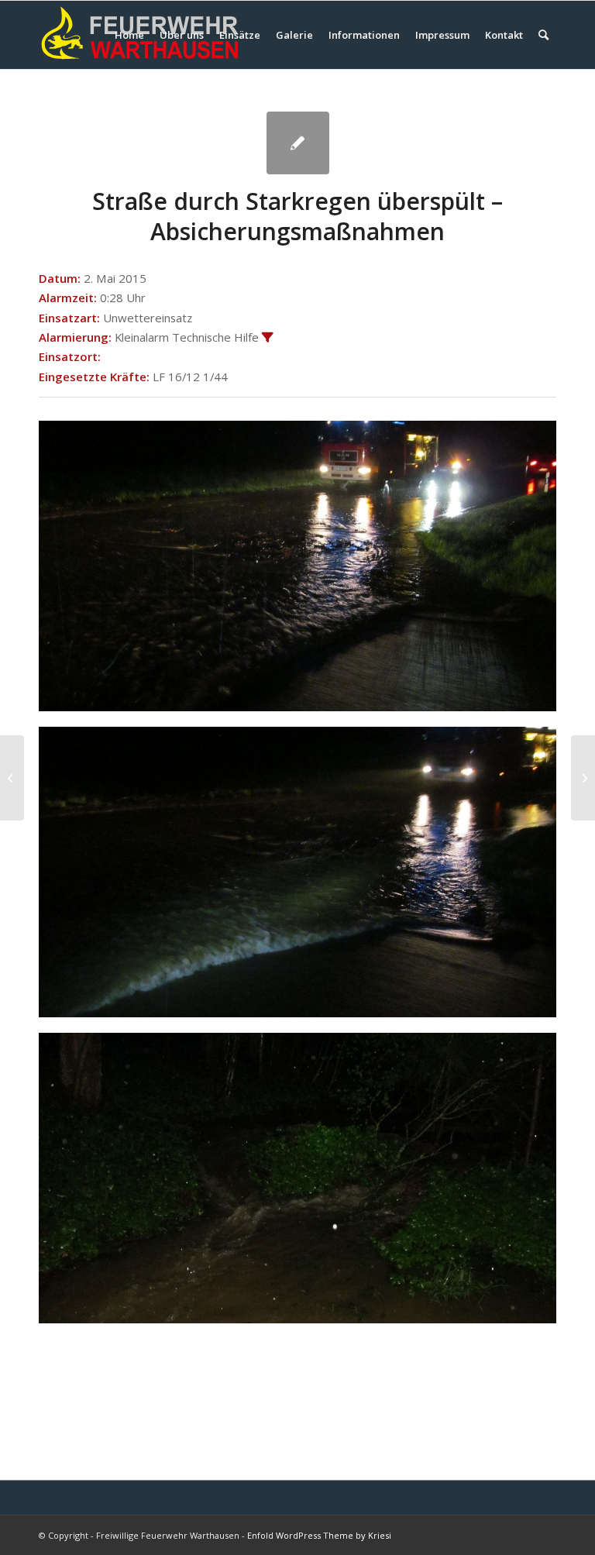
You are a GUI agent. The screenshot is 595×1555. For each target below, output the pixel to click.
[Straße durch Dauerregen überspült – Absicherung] (12, 778)
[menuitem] (129, 35)
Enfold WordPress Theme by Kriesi (319, 1535)
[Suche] (543, 35)
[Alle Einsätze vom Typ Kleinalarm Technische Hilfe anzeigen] (267, 338)
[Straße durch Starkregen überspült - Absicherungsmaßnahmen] (298, 143)
